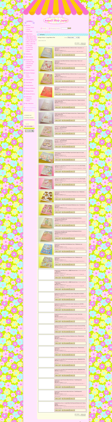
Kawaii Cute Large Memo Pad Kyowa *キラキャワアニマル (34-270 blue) (70, 165)
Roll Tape (29, 31)
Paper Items (29, 34)
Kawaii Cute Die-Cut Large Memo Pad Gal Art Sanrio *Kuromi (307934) (70, 336)
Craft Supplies (30, 79)
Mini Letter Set (31, 41)
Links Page (29, 110)
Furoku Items (29, 85)
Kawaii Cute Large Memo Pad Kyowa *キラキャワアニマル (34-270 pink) (70, 178)
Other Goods (29, 57)
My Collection (29, 103)
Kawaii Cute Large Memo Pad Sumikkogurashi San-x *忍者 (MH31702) (70, 388)
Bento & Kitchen (30, 88)
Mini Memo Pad (31, 36)
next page (83, 44)
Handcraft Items (30, 94)
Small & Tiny (30, 61)
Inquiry (43, 28)
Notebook (30, 49)
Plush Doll (30, 63)
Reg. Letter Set (31, 43)
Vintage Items (29, 91)
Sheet (28, 29)
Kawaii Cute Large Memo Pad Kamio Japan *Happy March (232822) (69, 296)
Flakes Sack (30, 27)
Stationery (29, 54)
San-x (28, 77)
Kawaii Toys (29, 59)
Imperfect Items (30, 70)
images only (83, 43)
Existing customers (29, 117)
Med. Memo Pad (31, 38)
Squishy (29, 65)
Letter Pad (30, 47)
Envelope (29, 45)
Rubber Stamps (30, 73)
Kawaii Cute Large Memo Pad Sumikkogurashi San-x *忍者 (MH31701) (70, 375)
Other (28, 51)
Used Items (29, 82)
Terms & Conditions (31, 107)
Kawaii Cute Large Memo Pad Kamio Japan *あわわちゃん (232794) (69, 309)
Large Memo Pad (32, 40)
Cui (28, 75)
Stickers (28, 25)
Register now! (28, 115)
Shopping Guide (54, 28)
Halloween (29, 96)
